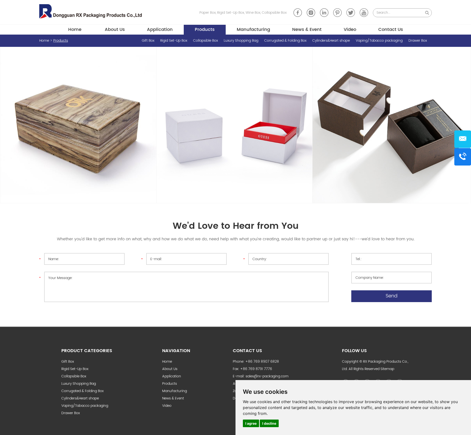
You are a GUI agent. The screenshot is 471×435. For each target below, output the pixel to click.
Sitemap (387, 369)
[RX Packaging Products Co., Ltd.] (92, 12)
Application (160, 29)
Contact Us (390, 29)
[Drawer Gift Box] (391, 125)
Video (350, 29)
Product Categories (86, 350)
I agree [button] (251, 423)
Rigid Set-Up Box (174, 40)
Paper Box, (208, 12)
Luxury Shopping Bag (241, 40)
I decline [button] (269, 423)
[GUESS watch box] (235, 125)
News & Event (307, 29)
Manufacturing (253, 29)
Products (205, 29)
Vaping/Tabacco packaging (380, 40)
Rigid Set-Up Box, (231, 12)
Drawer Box (417, 40)
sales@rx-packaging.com (267, 376)
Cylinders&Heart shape (331, 40)
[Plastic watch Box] (78, 125)
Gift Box (148, 40)
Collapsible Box (274, 12)
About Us (115, 29)
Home (74, 29)
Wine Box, (254, 12)
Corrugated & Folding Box (285, 40)
